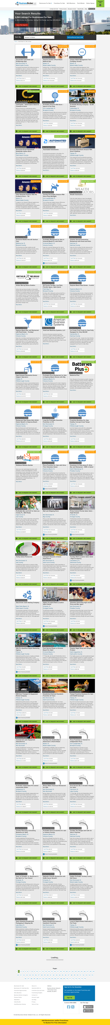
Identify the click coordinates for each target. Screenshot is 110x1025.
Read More (19, 75)
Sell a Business (71, 3)
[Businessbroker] (25, 3)
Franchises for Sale (59, 3)
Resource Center (72, 8)
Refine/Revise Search (74, 37)
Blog (86, 8)
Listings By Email (54, 8)
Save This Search (21, 25)
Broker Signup (90, 3)
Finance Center (63, 8)
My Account (92, 8)
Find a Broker (81, 3)
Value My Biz (80, 8)
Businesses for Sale (45, 3)
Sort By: (18, 37)
